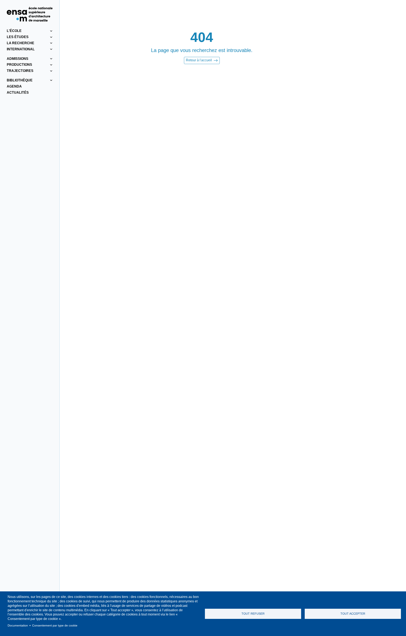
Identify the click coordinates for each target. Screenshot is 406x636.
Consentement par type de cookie (54, 625)
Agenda (14, 86)
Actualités (18, 92)
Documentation (18, 625)
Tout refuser (253, 613)
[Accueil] (30, 14)
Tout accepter (352, 613)
